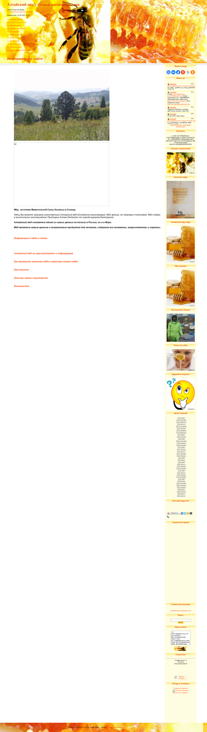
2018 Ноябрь (181, 428)
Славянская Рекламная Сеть (180, 611)
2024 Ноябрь (181, 475)
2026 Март (181, 489)
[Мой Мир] (191, 513)
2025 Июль (181, 481)
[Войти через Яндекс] (183, 72)
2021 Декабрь (181, 453)
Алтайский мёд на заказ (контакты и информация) (43, 253)
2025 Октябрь (181, 483)
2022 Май (181, 458)
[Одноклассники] (188, 513)
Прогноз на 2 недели (180, 692)
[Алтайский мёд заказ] (180, 650)
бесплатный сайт (113, 727)
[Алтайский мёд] (181, 262)
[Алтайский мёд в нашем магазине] (181, 305)
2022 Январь (181, 456)
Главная (10, 12)
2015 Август (181, 424)
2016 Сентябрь (181, 426)
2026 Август (181, 496)
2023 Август (181, 464)
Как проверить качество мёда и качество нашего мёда (46, 261)
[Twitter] (185, 513)
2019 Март (181, 435)
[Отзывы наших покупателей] (181, 173)
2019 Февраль (181, 432)
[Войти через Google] (188, 72)
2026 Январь (181, 487)
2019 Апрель (181, 437)
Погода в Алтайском (180, 688)
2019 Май (181, 439)
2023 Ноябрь (181, 466)
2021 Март (181, 447)
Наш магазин (21, 270)
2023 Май (181, 462)
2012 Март (181, 418)
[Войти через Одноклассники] (193, 72)
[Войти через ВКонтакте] (173, 72)
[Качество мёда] (181, 218)
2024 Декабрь (181, 477)
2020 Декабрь (181, 445)
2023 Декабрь (181, 468)
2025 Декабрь (181, 485)
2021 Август (181, 451)
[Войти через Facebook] (178, 72)
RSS (30, 12)
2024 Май (181, 470)
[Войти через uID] (168, 72)
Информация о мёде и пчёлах (30, 238)
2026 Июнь (181, 494)
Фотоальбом (21, 286)
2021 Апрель (181, 449)
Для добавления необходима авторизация (180, 126)
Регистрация (18, 12)
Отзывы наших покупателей (31, 278)
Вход (26, 12)
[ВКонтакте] (182, 513)
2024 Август (181, 472)
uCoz (122, 727)
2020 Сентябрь (181, 441)
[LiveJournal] (168, 517)
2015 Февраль (181, 422)
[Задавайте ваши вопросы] (181, 409)
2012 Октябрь (181, 420)
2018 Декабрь (181, 430)
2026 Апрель (181, 491)
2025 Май (181, 479)
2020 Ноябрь (181, 443)
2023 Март (181, 460)
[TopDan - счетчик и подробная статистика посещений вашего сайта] (180, 679)
